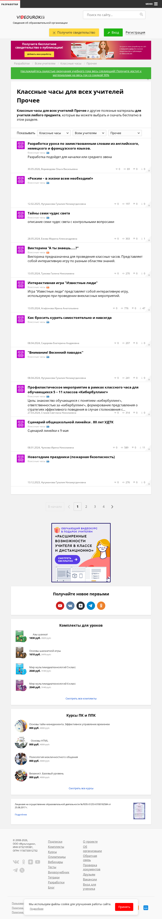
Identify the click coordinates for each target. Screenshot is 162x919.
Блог (51, 887)
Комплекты (56, 847)
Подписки (55, 841)
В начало (55, 506)
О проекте (90, 841)
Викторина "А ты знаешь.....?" (53, 248)
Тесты (52, 867)
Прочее (92, 63)
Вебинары (55, 862)
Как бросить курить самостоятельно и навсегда (70, 317)
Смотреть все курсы (81, 788)
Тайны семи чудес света (49, 213)
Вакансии (90, 879)
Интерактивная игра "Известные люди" (63, 282)
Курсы (52, 852)
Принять (124, 907)
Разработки (22, 63)
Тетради (54, 877)
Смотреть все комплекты (81, 698)
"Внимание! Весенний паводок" (55, 352)
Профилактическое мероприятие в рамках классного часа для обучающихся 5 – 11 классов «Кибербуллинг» (83, 389)
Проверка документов (91, 867)
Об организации (92, 849)
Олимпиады (57, 857)
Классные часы (70, 63)
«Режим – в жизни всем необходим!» (60, 178)
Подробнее (21, 814)
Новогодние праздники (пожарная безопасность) (71, 457)
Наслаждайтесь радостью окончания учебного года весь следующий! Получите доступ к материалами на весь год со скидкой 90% (81, 73)
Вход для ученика (89, 886)
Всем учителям (45, 63)
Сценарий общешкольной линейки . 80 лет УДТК (70, 422)
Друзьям (89, 874)
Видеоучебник (58, 872)
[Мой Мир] (145, 907)
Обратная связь (90, 858)
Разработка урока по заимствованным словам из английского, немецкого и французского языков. (83, 146)
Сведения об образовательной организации (40, 23)
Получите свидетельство (76, 32)
